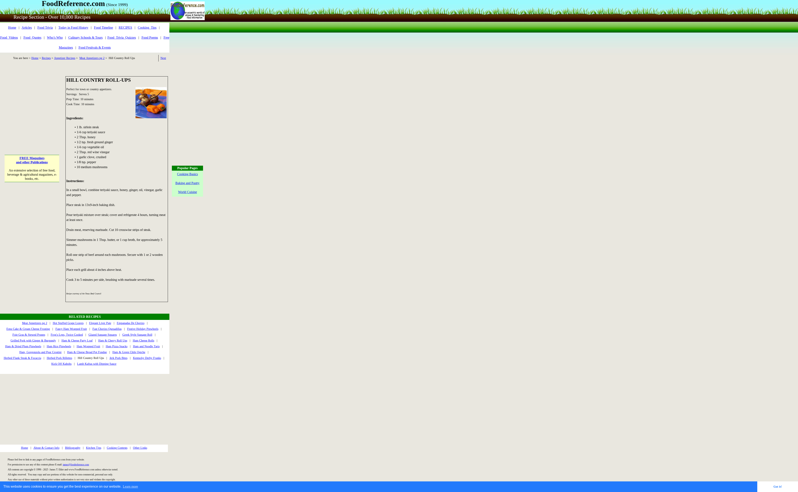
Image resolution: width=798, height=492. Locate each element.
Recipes (46, 58)
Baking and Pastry (187, 183)
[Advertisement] (31, 102)
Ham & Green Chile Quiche (128, 352)
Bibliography (72, 447)
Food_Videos (9, 37)
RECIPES (125, 27)
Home (12, 27)
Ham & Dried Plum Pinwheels (23, 346)
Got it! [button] (777, 486)
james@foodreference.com (76, 464)
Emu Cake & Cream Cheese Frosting (28, 328)
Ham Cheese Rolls (143, 340)
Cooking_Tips (147, 27)
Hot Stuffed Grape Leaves (68, 323)
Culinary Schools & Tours (85, 37)
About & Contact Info (46, 447)
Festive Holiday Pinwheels (142, 328)
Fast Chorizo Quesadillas (107, 328)
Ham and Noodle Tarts (146, 346)
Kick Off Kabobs (61, 363)
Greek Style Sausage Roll (137, 334)
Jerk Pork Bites (118, 358)
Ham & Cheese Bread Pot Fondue (87, 352)
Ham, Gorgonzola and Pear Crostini (40, 352)
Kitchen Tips (93, 447)
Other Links (140, 447)
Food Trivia (45, 27)
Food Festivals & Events (95, 47)
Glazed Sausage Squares (103, 334)
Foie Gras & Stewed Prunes (28, 334)
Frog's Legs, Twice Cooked (67, 334)
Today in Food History (73, 27)
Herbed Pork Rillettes (59, 358)
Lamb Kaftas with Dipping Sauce (96, 363)
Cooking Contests (117, 447)
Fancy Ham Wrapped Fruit (71, 328)
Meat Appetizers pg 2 (92, 58)
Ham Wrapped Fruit (88, 346)
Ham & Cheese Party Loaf (77, 340)
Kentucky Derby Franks (147, 358)
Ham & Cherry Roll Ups (112, 340)
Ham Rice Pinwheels (59, 346)
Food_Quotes (32, 37)
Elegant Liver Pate (100, 323)
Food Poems (150, 37)
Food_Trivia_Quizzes (121, 37)
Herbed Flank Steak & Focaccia (22, 358)
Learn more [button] (130, 486)
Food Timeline (103, 27)
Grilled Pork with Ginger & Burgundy (33, 340)
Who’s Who (55, 37)
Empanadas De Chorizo (130, 323)
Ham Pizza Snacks (116, 346)
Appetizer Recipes (64, 58)
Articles (27, 27)
